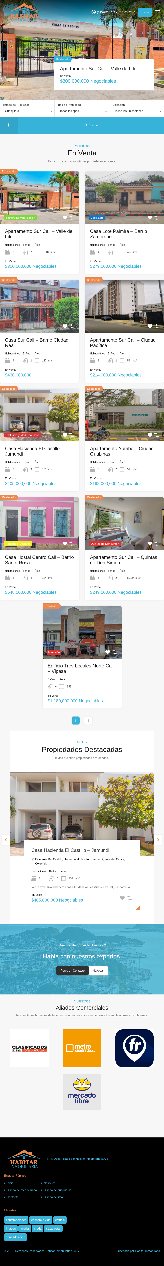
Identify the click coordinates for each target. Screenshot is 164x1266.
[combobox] (27, 112)
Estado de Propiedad (16, 104)
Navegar (98, 970)
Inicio (10, 1182)
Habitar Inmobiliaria (147, 1251)
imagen (11, 1228)
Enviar (145, 12)
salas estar (53, 1228)
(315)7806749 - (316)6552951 (116, 12)
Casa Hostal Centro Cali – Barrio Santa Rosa (101, 65)
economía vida (40, 1220)
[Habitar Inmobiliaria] (24, 19)
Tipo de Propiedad (69, 104)
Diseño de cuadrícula (57, 1190)
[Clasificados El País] (29, 1064)
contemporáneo (16, 1220)
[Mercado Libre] (82, 1107)
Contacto (12, 1197)
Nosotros (50, 1182)
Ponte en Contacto (72, 970)
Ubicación (118, 104)
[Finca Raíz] (134, 1064)
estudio (60, 1220)
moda (37, 1228)
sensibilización (15, 1237)
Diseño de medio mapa (22, 1190)
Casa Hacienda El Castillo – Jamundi (70, 850)
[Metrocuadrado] (82, 1064)
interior (24, 1228)
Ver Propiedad (40, 213)
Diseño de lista (53, 1197)
